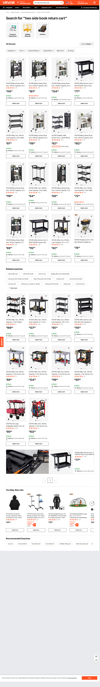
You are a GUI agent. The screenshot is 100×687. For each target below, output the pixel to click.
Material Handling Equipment (28, 12)
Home (7, 12)
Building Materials (15, 12)
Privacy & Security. (72, 678)
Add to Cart (15, 103)
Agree (89, 678)
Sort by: (83, 44)
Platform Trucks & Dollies (43, 12)
